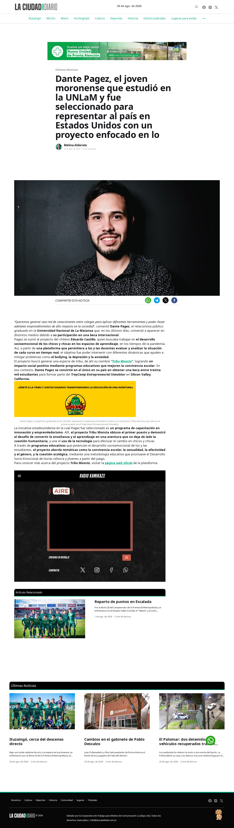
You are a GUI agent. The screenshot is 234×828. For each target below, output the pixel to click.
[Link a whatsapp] (210, 739)
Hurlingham (82, 18)
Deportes (116, 18)
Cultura (100, 18)
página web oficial (118, 463)
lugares (80, 800)
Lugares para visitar (184, 18)
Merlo (65, 18)
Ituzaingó (35, 18)
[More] (203, 18)
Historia (133, 18)
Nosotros (16, 800)
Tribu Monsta (122, 361)
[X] (166, 300)
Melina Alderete (75, 145)
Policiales (92, 800)
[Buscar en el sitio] (196, 7)
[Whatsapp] (148, 300)
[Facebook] (174, 300)
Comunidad (67, 800)
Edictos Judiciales (155, 18)
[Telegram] (157, 300)
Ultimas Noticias (66, 70)
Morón (50, 18)
